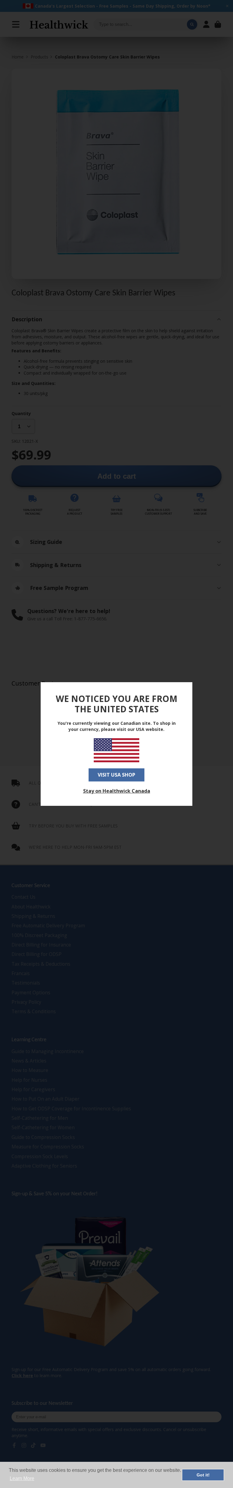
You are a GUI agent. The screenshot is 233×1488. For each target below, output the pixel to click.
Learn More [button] (22, 1478)
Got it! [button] (203, 1474)
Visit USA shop (116, 774)
